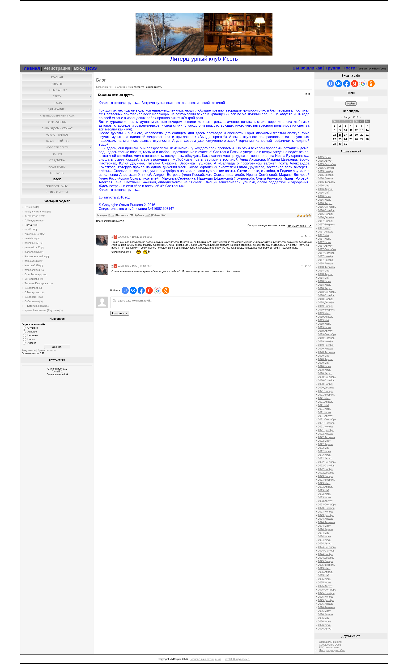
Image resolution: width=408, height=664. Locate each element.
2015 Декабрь (326, 174)
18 (350, 134)
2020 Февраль (326, 352)
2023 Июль (324, 497)
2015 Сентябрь (327, 164)
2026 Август (325, 628)
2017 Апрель (325, 231)
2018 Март (324, 270)
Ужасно (31, 342)
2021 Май (323, 405)
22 (334, 139)
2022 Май (323, 447)
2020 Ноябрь (325, 384)
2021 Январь (325, 391)
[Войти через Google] (157, 290)
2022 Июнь (324, 451)
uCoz (218, 659)
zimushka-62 (32, 234)
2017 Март (324, 228)
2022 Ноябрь (325, 469)
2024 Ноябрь (325, 554)
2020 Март (324, 355)
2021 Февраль (326, 394)
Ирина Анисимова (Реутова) (42, 310)
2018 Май (323, 277)
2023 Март (324, 483)
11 (351, 130)
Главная (101, 87)
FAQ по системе (329, 647)
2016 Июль (324, 199)
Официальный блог (330, 641)
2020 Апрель (325, 359)
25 (350, 139)
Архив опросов (47, 350)
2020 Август (325, 373)
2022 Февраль (326, 437)
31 (345, 143)
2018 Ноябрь (325, 299)
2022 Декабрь (326, 472)
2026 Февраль (326, 607)
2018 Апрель (325, 274)
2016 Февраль (326, 182)
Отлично (32, 327)
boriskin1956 (32, 242)
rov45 (28, 229)
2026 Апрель (325, 614)
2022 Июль (324, 454)
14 (367, 130)
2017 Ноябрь (325, 256)
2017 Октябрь (326, 252)
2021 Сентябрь (327, 419)
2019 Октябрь (326, 337)
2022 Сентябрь (327, 462)
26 (356, 139)
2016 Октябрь (326, 210)
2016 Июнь (324, 196)
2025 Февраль (326, 564)
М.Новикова (32, 278)
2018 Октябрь (326, 295)
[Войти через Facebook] (141, 290)
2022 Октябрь (326, 465)
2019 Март (324, 313)
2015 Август (325, 160)
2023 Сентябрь (327, 504)
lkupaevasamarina (35, 256)
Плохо (31, 339)
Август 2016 (351, 117)
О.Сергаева (32, 301)
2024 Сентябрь (327, 547)
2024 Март (324, 525)
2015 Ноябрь (325, 171)
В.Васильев (31, 287)
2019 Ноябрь (325, 341)
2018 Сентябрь (327, 291)
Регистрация (56, 68)
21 (367, 134)
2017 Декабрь (326, 260)
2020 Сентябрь (327, 376)
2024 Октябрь (326, 550)
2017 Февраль (326, 224)
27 (361, 139)
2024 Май (323, 532)
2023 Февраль (326, 479)
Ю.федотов (31, 216)
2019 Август (325, 330)
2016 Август (325, 203)
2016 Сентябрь (327, 206)
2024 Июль (324, 540)
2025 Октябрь (326, 593)
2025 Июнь (324, 579)
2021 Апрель (325, 401)
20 (361, 134)
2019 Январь (325, 306)
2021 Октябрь (326, 423)
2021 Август (325, 415)
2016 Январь (325, 178)
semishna (30, 238)
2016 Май (323, 192)
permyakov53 (32, 247)
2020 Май (323, 362)
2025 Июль (324, 582)
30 (340, 143)
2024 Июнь (324, 536)
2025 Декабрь (326, 600)
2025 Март (324, 568)
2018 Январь (325, 263)
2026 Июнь (324, 621)
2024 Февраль (326, 522)
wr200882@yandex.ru (237, 659)
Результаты (29, 350)
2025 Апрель (325, 571)
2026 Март (324, 610)
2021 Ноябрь (325, 426)
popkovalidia (32, 260)
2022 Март (324, 440)
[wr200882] (102, 239)
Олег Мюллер (33, 274)
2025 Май (323, 575)
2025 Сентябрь (327, 589)
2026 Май (323, 618)
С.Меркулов (32, 292)
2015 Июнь (324, 157)
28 (367, 139)
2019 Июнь (324, 323)
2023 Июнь (324, 493)
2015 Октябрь (326, 167)
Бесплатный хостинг (202, 659)
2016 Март (324, 185)
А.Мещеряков (33, 220)
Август (121, 87)
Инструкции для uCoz (332, 650)
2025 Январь (325, 561)
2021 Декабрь (326, 430)
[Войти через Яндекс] (149, 290)
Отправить (119, 313)
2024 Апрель (325, 529)
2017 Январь (325, 221)
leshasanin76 (32, 251)
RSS (92, 68)
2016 (111, 87)
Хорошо (32, 331)
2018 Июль (324, 284)
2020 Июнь (324, 366)
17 (345, 134)
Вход (79, 68)
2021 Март (324, 398)
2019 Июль (324, 327)
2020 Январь (325, 348)
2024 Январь (325, 518)
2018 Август (325, 288)
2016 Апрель (325, 189)
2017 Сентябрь (327, 249)
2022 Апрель (325, 444)
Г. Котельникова (34, 305)
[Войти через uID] (125, 290)
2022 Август (325, 458)
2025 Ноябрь (325, 596)
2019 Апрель (325, 316)
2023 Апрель (325, 486)
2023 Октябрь (326, 508)
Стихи (28, 207)
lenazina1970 (32, 265)
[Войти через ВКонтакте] (133, 290)
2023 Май (323, 490)
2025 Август (325, 586)
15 (334, 134)
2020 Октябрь (326, 380)
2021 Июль (324, 412)
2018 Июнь (324, 281)
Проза (28, 225)
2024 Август (325, 543)
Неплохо (32, 335)
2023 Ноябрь (325, 511)
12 (356, 130)
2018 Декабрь (326, 302)
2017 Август (325, 245)
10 (345, 130)
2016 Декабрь (326, 217)
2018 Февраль (326, 267)
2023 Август (325, 501)
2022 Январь (325, 433)
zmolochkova (32, 269)
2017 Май (323, 235)
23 (340, 139)
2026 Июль (324, 625)
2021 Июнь (324, 408)
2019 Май (323, 320)
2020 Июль (324, 369)
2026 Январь (325, 603)
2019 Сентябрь (327, 334)
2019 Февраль (326, 309)
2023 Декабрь (326, 515)
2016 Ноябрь (325, 213)
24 (345, 139)
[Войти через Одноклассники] (165, 290)
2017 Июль (324, 242)
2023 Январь (325, 476)
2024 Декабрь (326, 557)
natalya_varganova (36, 211)
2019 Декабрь (326, 345)
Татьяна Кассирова (36, 283)
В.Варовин (31, 296)
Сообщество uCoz (330, 644)
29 (334, 143)
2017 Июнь (324, 238)
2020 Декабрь (326, 387)
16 (129, 87)
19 (356, 134)
